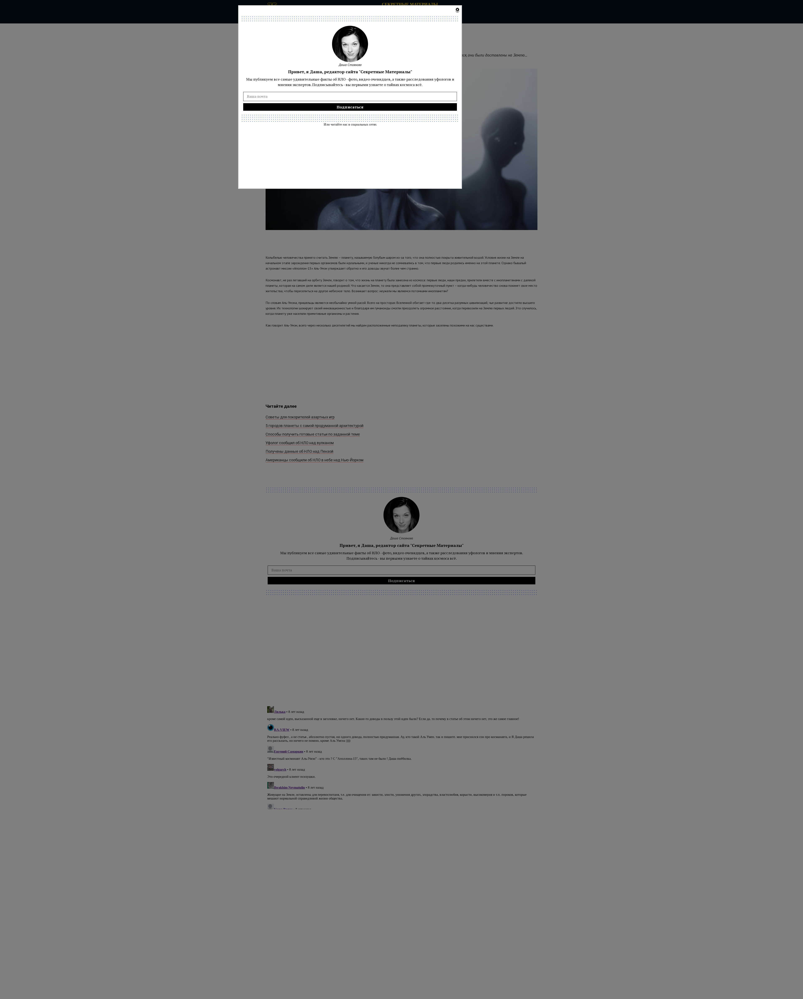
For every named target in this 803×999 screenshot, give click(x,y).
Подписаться (350, 106)
